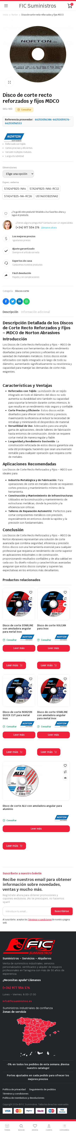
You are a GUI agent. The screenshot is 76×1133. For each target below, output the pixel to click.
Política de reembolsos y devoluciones (23, 1097)
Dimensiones (10, 167)
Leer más (19, 648)
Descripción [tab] (10, 312)
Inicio (5, 14)
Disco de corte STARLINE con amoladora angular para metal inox (18, 628)
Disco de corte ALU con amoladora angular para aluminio (32, 807)
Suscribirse (62, 911)
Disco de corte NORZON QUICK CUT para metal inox (17, 715)
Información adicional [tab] (35, 312)
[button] (9, 82)
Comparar (30, 598)
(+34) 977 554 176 (16, 988)
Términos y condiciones (39, 919)
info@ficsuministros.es (17, 1001)
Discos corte (22, 290)
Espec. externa (11, 182)
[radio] (15, 189)
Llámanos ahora (49, 227)
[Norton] (14, 137)
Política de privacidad (14, 1089)
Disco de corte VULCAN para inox (51, 627)
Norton (14, 14)
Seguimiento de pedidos (42, 1089)
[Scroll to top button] (70, 1117)
